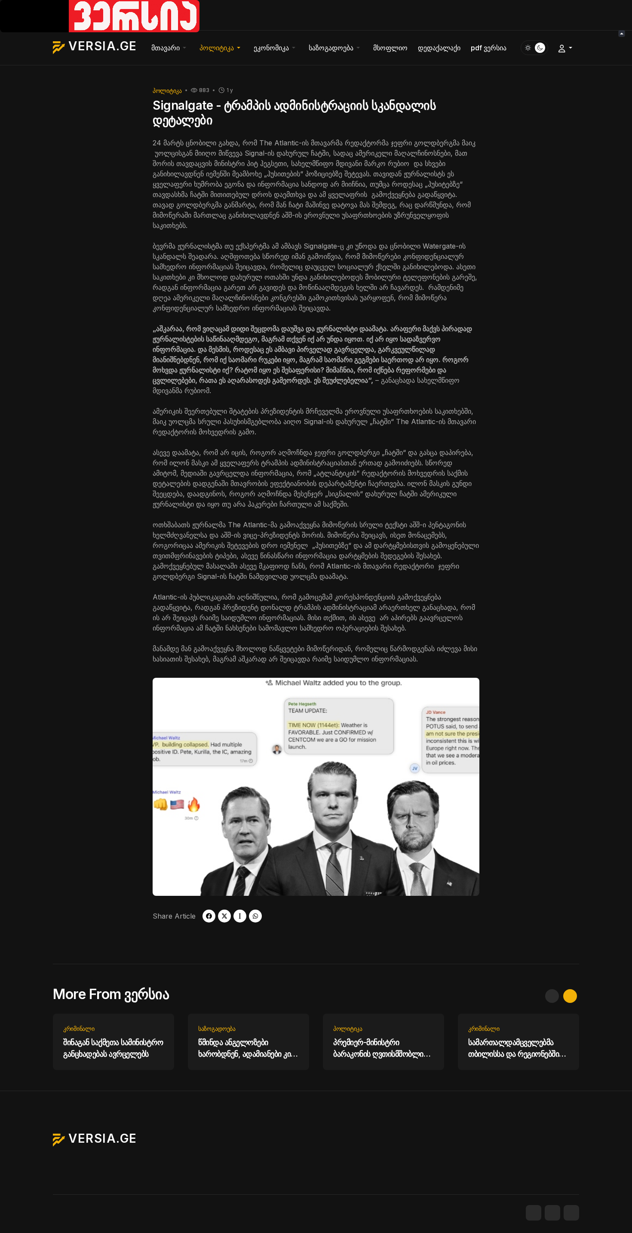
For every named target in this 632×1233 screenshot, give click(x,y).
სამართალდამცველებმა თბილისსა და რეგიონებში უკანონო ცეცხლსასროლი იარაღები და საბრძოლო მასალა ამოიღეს (513, 1049)
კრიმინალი (78, 1028)
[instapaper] (239, 916)
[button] (170, 48)
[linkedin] (571, 1213)
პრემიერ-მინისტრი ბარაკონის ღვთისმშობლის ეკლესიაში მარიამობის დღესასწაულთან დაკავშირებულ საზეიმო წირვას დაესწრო (380, 1049)
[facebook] (208, 916)
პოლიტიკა (167, 90)
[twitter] (224, 916)
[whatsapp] (255, 916)
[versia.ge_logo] (99, 15)
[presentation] (552, 996)
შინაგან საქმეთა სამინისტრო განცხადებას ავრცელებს (113, 1048)
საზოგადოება (217, 1028)
